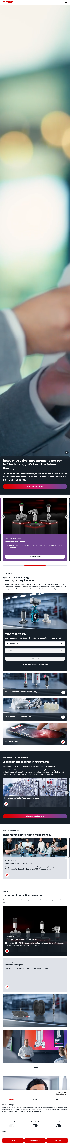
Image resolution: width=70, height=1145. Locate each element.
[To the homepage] (8, 2)
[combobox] (35, 643)
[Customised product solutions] (35, 717)
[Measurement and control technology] (35, 692)
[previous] (3, 517)
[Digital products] (35, 741)
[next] (67, 517)
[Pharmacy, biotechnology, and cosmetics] (35, 792)
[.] (7, 875)
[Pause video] (67, 452)
